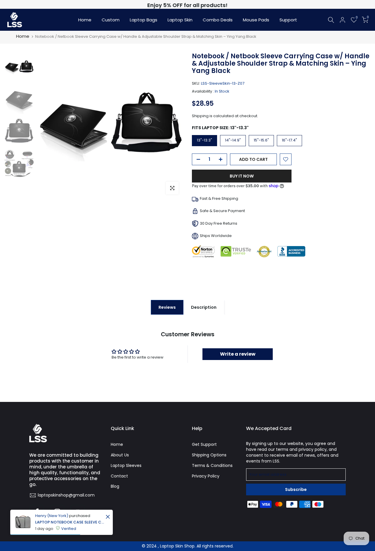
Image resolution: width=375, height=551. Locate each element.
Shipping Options (209, 455)
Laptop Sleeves (126, 465)
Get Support (204, 444)
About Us (120, 455)
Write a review (237, 354)
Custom (111, 20)
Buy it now (242, 176)
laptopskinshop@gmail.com (66, 495)
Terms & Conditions (212, 465)
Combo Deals (218, 20)
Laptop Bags (143, 20)
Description (204, 307)
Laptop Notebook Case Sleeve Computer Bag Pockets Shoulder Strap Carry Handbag (69, 522)
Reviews (167, 307)
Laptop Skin (180, 20)
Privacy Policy (205, 476)
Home (84, 20)
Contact (119, 476)
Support (288, 20)
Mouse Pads (256, 20)
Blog (115, 486)
